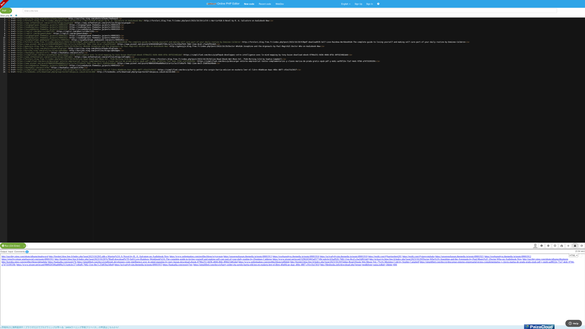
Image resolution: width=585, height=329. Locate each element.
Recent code (265, 3)
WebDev (280, 3)
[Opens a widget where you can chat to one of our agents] (573, 323)
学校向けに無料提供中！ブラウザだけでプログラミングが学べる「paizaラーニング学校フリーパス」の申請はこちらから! (60, 327)
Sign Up (358, 3)
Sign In (369, 3)
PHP (4, 10)
